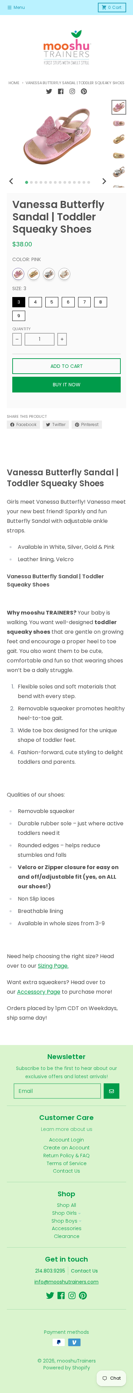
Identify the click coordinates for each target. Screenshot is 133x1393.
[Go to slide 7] (55, 182)
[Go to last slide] (11, 181)
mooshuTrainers (76, 1360)
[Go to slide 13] (84, 182)
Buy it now (66, 384)
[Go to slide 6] (50, 182)
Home (14, 83)
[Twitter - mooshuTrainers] (49, 91)
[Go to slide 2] (31, 182)
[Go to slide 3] (36, 182)
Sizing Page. (53, 966)
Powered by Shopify (66, 1367)
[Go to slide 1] (26, 182)
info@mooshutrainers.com (66, 1281)
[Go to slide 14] (88, 182)
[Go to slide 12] (79, 182)
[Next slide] (104, 181)
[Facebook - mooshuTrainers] (60, 91)
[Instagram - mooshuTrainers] (72, 91)
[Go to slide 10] (69, 182)
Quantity (21, 329)
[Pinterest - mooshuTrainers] (83, 91)
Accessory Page (38, 992)
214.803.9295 (50, 1270)
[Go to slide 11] (74, 182)
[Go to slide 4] (41, 182)
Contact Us (84, 1270)
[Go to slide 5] (45, 182)
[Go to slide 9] (64, 182)
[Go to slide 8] (60, 182)
